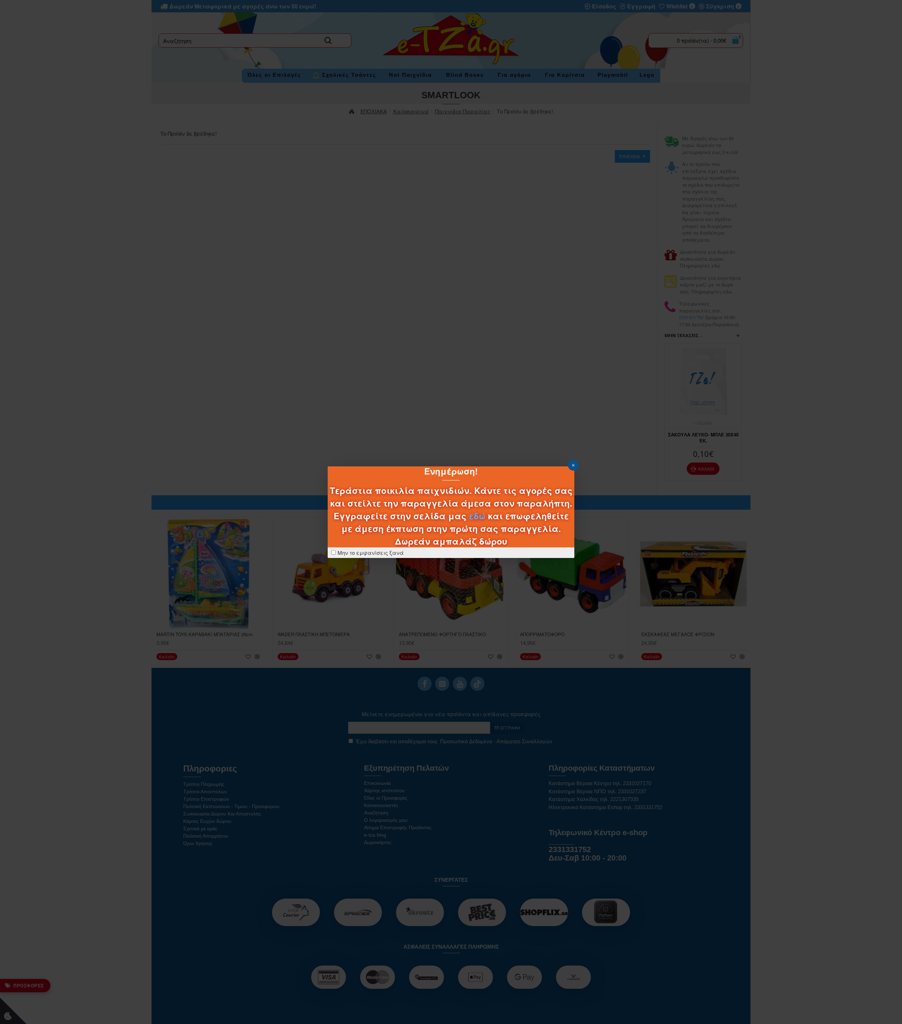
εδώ (477, 516)
